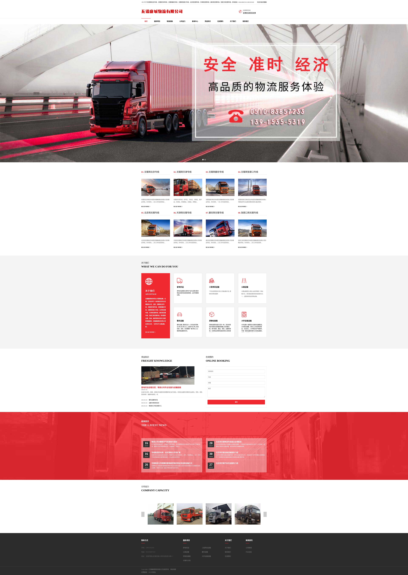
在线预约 (220, 21)
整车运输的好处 (153, 400)
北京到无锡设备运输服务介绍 (227, 452)
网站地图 (173, 569)
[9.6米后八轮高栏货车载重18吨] (190, 514)
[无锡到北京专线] (155, 187)
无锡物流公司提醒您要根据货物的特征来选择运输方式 (172, 463)
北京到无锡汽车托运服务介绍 (227, 463)
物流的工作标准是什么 (155, 406)
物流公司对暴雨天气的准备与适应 (164, 442)
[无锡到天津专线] (188, 187)
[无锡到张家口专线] (252, 187)
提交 (236, 402)
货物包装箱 (187, 556)
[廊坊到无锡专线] (220, 228)
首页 (145, 21)
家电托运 (186, 548)
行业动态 (249, 552)
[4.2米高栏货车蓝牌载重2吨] (248, 514)
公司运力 (182, 21)
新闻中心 (195, 21)
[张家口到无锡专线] (252, 228)
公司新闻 (249, 548)
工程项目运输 (206, 548)
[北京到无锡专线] (155, 228)
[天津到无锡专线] (188, 228)
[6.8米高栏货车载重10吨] (219, 514)
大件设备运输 (206, 556)
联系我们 (246, 21)
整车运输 (205, 552)
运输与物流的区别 (154, 403)
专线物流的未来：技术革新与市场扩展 (166, 452)
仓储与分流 (187, 560)
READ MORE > (145, 206)
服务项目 (157, 21)
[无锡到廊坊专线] (220, 187)
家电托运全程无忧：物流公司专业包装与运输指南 (161, 387)
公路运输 (186, 552)
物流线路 (170, 21)
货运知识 (208, 21)
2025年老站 (152, 572)
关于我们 (233, 21)
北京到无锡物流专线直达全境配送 (229, 442)
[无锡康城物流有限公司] (162, 13)
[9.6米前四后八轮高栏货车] (161, 514)
